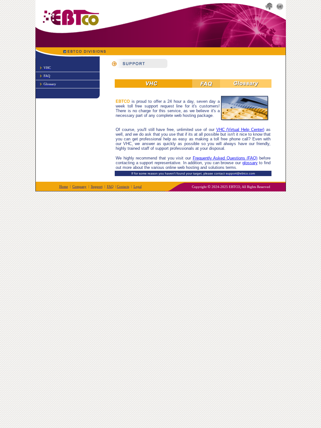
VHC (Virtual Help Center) (240, 129)
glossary (250, 162)
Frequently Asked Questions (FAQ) (225, 158)
